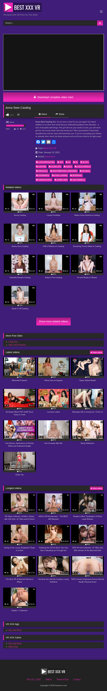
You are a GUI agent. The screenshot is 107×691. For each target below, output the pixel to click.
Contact (77, 679)
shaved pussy (45, 180)
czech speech (83, 166)
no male (86, 171)
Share (61, 114)
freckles (42, 171)
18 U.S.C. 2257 (34, 679)
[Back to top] (99, 683)
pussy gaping (60, 175)
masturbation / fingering (65, 171)
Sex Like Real (14, 630)
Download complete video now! (55, 97)
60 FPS (85, 162)
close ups (56, 166)
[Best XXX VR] (53, 7)
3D (69, 162)
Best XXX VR (50, 148)
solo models (78, 180)
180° (61, 162)
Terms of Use (63, 679)
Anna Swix (50, 156)
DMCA (49, 679)
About (44, 114)
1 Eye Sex (13, 342)
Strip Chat (13, 647)
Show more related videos (53, 321)
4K (76, 162)
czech (69, 166)
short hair (62, 180)
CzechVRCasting (46, 162)
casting (42, 166)
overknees (43, 175)
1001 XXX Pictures (17, 345)
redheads (77, 175)
